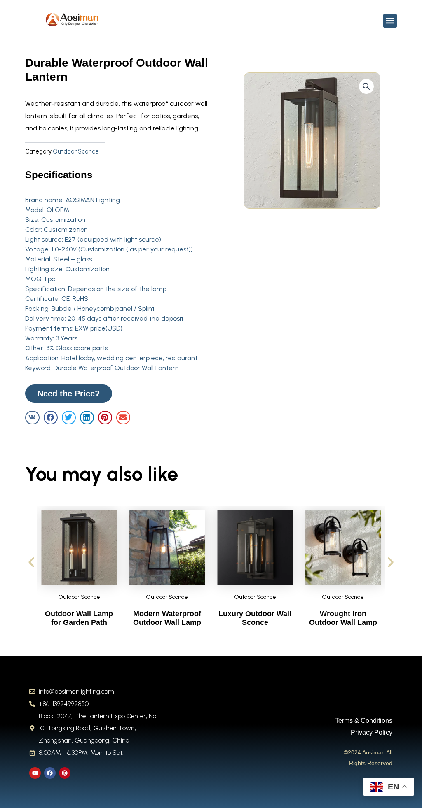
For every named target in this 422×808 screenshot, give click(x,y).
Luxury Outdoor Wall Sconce (254, 618)
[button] (390, 21)
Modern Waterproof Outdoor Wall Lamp (167, 618)
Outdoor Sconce (76, 151)
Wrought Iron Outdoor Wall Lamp (343, 618)
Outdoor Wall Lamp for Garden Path (79, 618)
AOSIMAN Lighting (93, 200)
